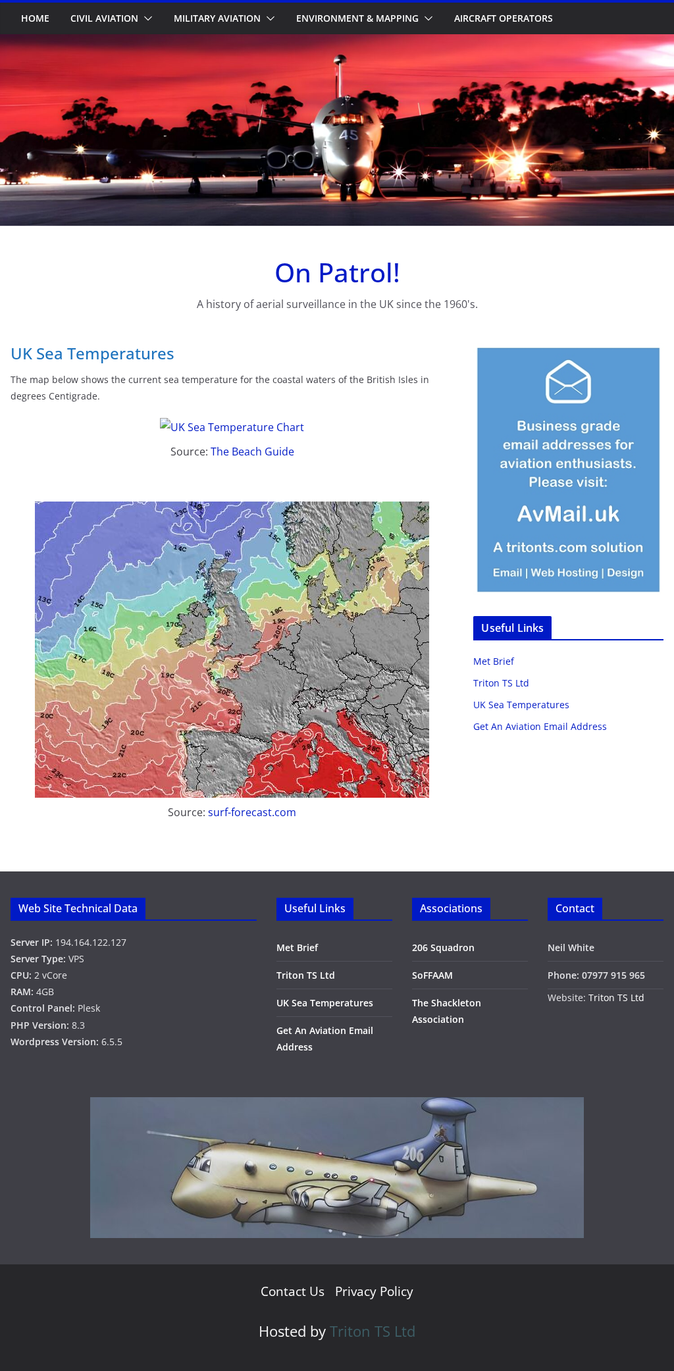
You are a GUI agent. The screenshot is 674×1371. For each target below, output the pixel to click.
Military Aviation (217, 18)
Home (35, 18)
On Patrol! (337, 272)
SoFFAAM (432, 975)
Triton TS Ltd (501, 683)
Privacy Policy (374, 1291)
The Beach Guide (252, 451)
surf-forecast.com (252, 812)
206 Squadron (443, 947)
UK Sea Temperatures (521, 704)
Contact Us (292, 1291)
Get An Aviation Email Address (540, 726)
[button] (145, 18)
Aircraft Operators (503, 18)
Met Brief (493, 661)
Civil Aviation (104, 18)
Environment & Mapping (357, 18)
